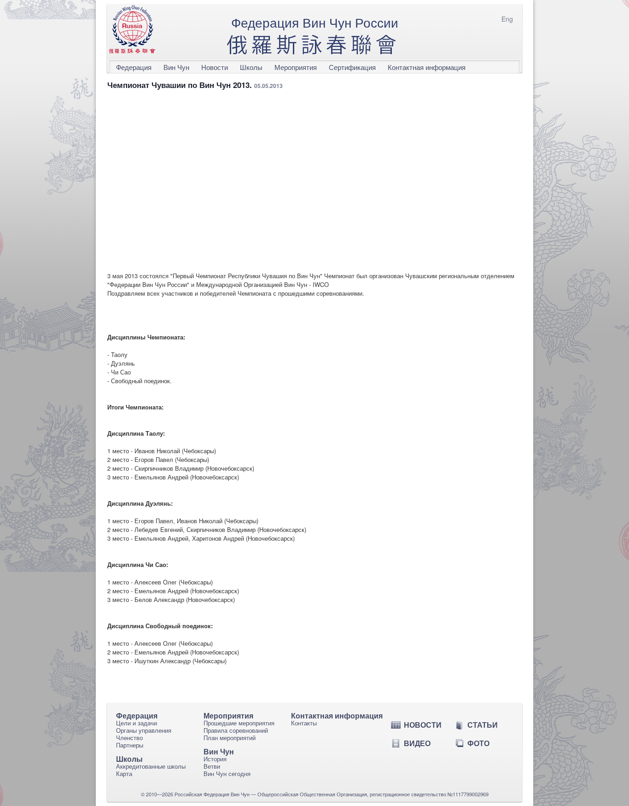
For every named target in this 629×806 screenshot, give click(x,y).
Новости (214, 67)
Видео (417, 743)
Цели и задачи (136, 722)
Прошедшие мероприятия (239, 722)
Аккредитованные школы (151, 766)
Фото (478, 743)
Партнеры (129, 745)
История (215, 758)
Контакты (304, 722)
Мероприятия (295, 67)
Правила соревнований (236, 730)
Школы (251, 67)
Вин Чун (176, 67)
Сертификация (352, 67)
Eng (507, 18)
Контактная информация (427, 67)
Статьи (482, 724)
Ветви (212, 766)
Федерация (133, 67)
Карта (124, 773)
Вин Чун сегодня (227, 773)
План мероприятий (230, 737)
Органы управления (143, 730)
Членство (129, 737)
